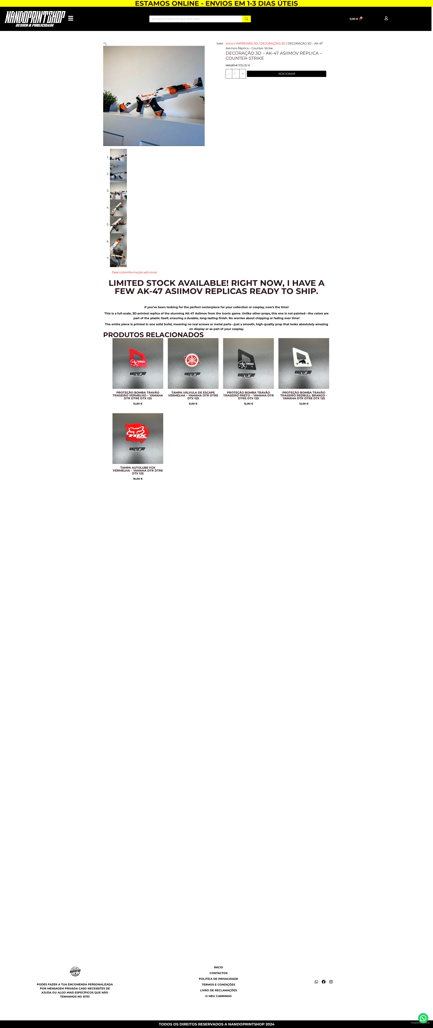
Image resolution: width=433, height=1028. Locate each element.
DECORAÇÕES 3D (272, 43)
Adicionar (286, 73)
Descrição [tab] (119, 272)
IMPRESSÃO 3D (247, 43)
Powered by (420, 1023)
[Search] (246, 19)
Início (230, 43)
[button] (105, 43)
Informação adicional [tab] (141, 272)
